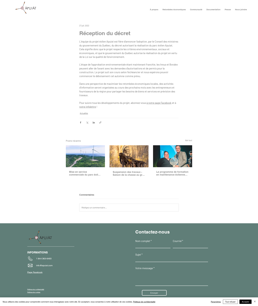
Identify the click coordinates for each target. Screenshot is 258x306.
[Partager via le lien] (100, 122)
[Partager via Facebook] (80, 122)
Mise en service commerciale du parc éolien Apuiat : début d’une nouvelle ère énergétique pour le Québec (85, 173)
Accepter (245, 301)
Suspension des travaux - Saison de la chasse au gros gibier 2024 (129, 173)
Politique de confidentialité (144, 301)
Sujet (138, 254)
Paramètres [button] (216, 301)
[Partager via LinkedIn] (93, 122)
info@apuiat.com (44, 265)
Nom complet (142, 241)
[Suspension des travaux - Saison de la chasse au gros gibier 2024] (129, 156)
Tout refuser (230, 301)
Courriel (177, 241)
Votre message (144, 268)
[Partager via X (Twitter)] (87, 122)
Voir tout (188, 140)
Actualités (84, 113)
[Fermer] (254, 302)
